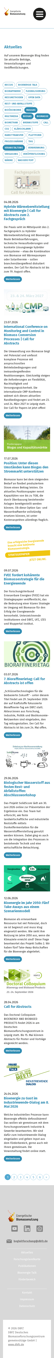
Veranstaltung (14, 147)
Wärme (9, 160)
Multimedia (11, 116)
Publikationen (27, 1266)
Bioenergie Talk (27, 84)
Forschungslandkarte (27, 1259)
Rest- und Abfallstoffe (18, 103)
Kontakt (27, 1292)
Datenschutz (27, 1306)
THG (30, 141)
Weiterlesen (13, 279)
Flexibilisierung (35, 91)
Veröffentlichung (34, 153)
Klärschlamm (22, 128)
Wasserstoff (25, 160)
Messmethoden (14, 97)
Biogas (27, 116)
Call (45, 122)
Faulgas (31, 109)
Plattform (34, 135)
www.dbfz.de (16, 1344)
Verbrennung (36, 147)
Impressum (27, 1299)
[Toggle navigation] (39, 14)
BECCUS (9, 84)
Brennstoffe (30, 122)
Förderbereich (27, 1279)
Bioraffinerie (13, 91)
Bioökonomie (13, 109)
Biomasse (42, 116)
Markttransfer (14, 135)
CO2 (7, 128)
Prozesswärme (14, 141)
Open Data (34, 97)
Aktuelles (27, 1252)
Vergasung (11, 153)
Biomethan (11, 122)
